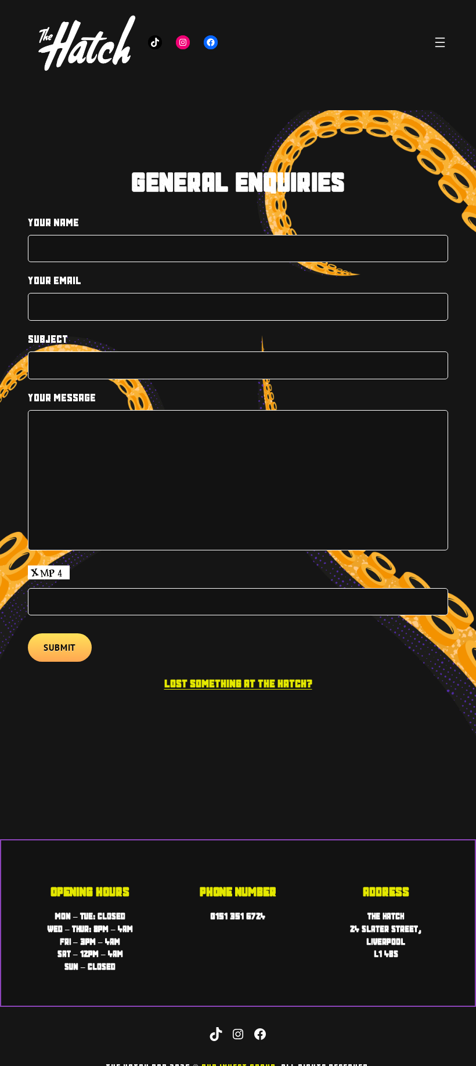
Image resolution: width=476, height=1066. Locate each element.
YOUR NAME (53, 222)
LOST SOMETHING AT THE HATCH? (238, 683)
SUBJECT (48, 339)
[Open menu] (440, 42)
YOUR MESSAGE (62, 397)
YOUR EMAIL (54, 280)
